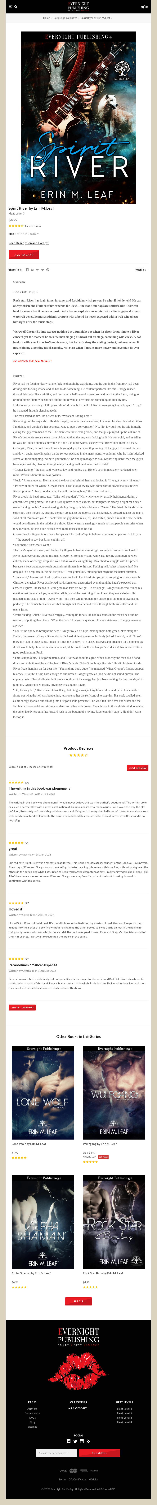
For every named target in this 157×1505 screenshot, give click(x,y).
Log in (62, 1479)
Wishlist (140, 269)
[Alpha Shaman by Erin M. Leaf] (43, 1222)
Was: (86, 1152)
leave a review (33, 226)
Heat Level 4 (124, 1422)
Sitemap (32, 1426)
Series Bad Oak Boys (65, 17)
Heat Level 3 (17, 213)
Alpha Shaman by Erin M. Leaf (31, 1273)
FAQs (32, 1417)
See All (79, 1301)
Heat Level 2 (124, 1413)
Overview (19, 281)
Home (46, 17)
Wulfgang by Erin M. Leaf (100, 1144)
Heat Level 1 (124, 1408)
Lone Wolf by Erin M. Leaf (29, 1144)
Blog (32, 1422)
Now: (86, 1156)
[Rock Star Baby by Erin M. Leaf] (114, 1222)
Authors (32, 1408)
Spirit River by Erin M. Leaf (95, 17)
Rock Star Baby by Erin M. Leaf (103, 1273)
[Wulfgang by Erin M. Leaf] (114, 1093)
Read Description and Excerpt (29, 243)
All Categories (78, 1408)
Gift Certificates (77, 1479)
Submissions (32, 1413)
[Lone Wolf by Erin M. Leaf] (43, 1093)
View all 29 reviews (22, 1007)
